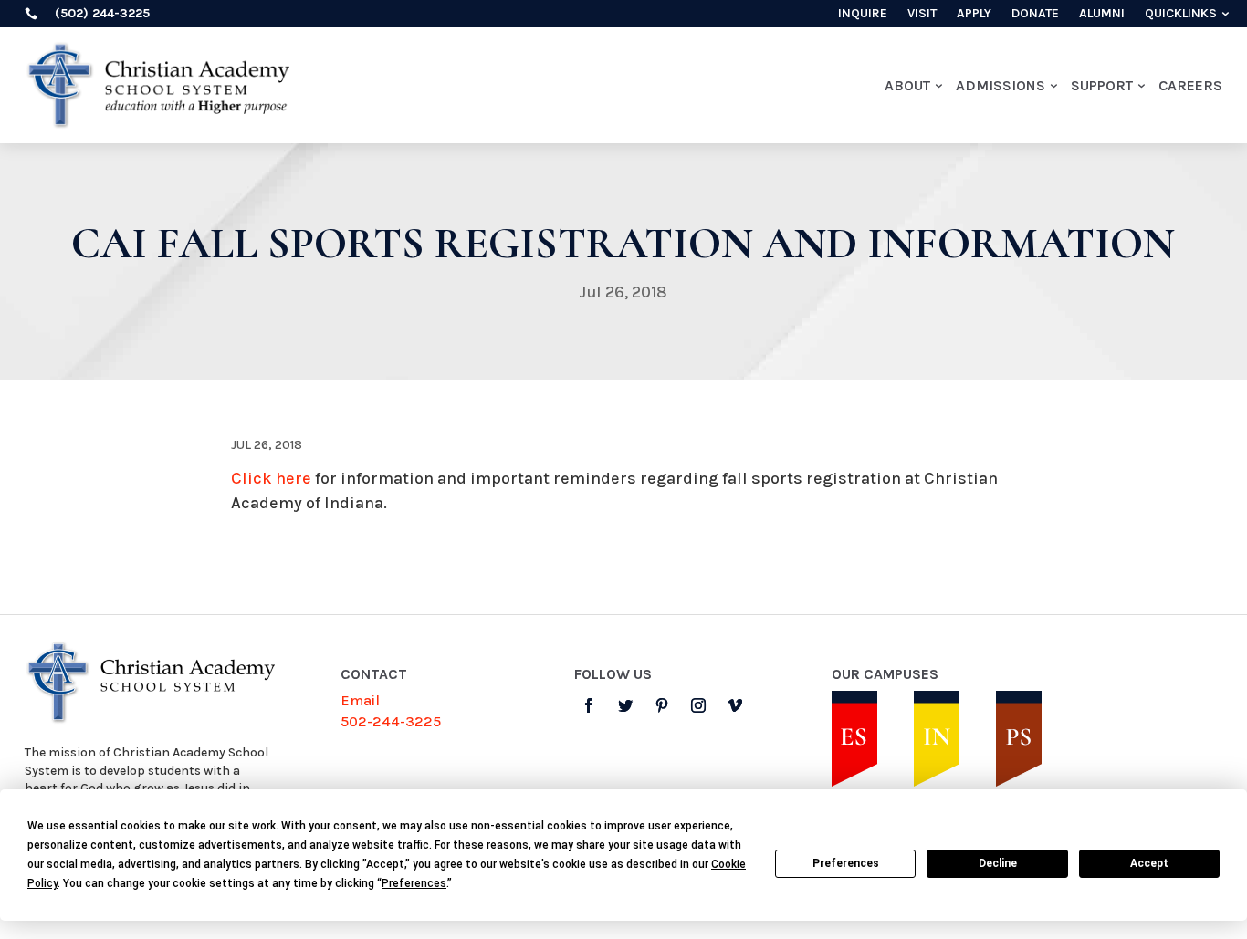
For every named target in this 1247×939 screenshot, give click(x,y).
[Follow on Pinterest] (661, 705)
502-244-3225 (391, 721)
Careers (1190, 85)
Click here (271, 478)
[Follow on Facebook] (588, 705)
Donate (1035, 14)
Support (1102, 85)
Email (360, 700)
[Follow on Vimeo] (734, 705)
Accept (1149, 863)
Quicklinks (1181, 14)
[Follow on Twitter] (625, 705)
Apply (974, 14)
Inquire (862, 14)
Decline (998, 863)
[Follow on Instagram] (698, 705)
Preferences (845, 863)
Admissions (1000, 85)
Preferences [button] (414, 883)
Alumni (1102, 14)
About (907, 85)
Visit (922, 14)
